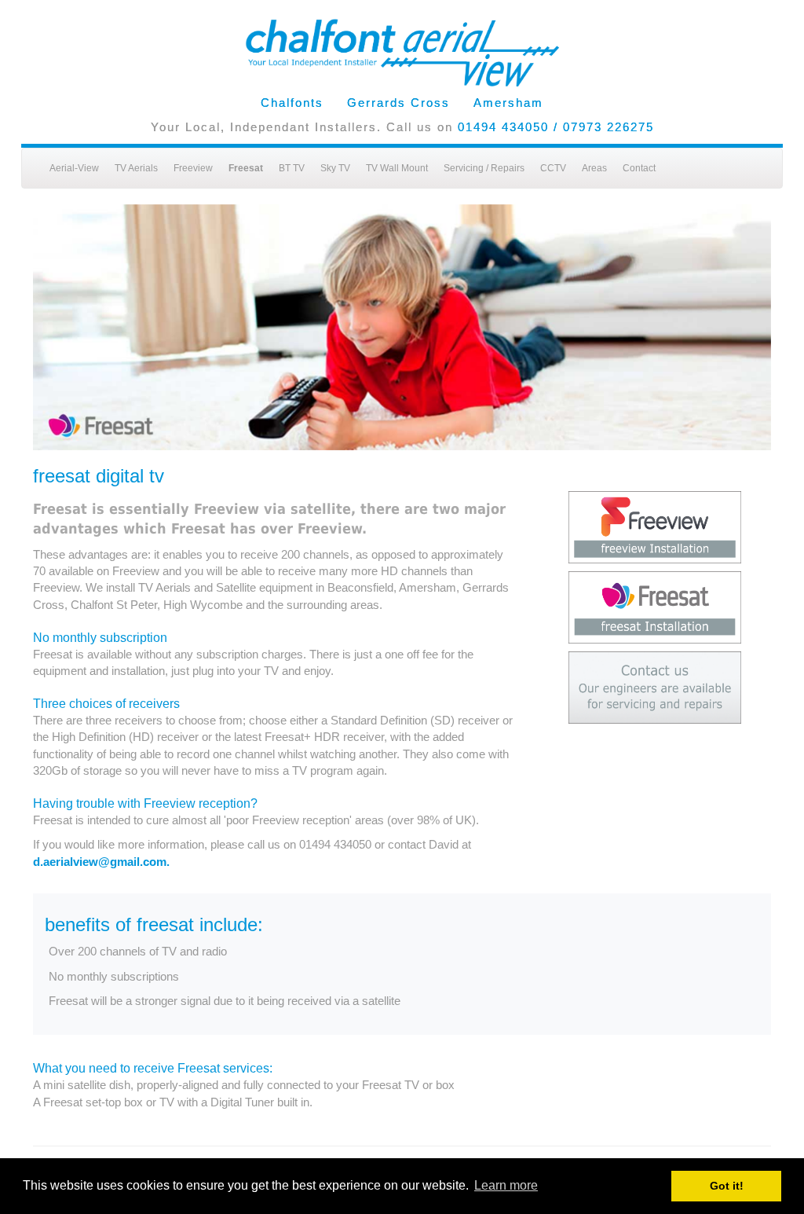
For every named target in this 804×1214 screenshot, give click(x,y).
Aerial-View (74, 168)
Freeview (193, 168)
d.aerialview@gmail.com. (101, 861)
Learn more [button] (506, 1185)
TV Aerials (136, 168)
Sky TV (335, 168)
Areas (594, 168)
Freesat (245, 168)
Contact (639, 168)
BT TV (292, 168)
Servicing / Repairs (484, 168)
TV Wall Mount (397, 168)
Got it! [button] (727, 1185)
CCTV (553, 168)
